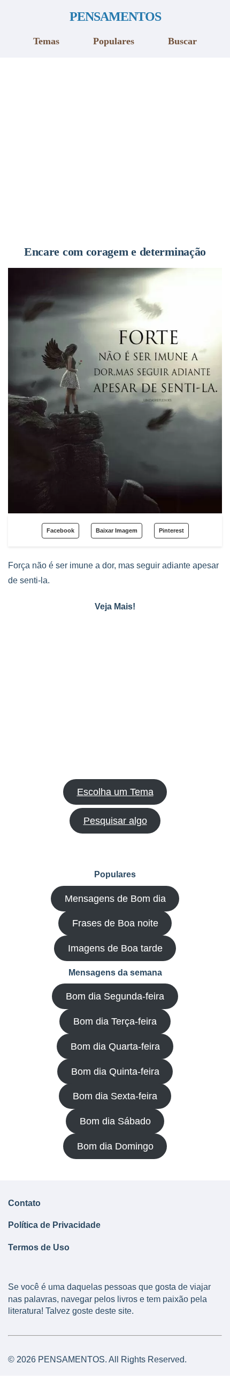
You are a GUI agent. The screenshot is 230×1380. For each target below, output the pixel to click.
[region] (115, 147)
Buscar (182, 41)
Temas (46, 41)
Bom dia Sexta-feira (115, 1096)
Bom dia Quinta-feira (115, 1071)
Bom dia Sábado (115, 1121)
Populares (113, 41)
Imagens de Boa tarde (115, 948)
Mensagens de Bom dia (115, 898)
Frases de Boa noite (115, 923)
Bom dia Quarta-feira (115, 1046)
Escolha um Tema (115, 792)
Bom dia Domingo (115, 1146)
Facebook (60, 530)
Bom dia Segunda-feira (115, 996)
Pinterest (171, 530)
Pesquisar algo (115, 820)
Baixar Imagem (116, 530)
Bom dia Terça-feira (115, 1021)
